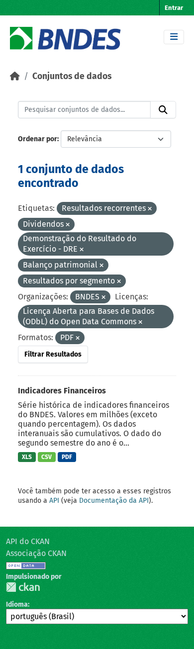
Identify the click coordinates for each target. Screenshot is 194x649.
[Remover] (150, 209)
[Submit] (163, 110)
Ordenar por (37, 139)
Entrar (174, 7)
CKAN (23, 587)
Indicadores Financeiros (62, 390)
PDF (67, 457)
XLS (27, 457)
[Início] (15, 76)
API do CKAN (28, 541)
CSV (46, 457)
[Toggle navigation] (174, 37)
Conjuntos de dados (71, 76)
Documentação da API (114, 500)
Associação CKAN (36, 553)
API (54, 500)
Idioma (17, 604)
